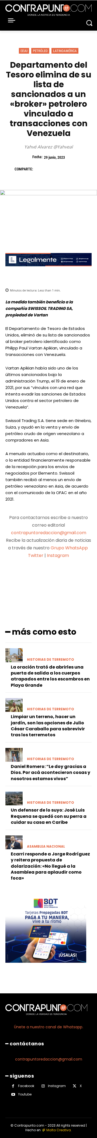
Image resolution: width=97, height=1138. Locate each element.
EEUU (23, 51)
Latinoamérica (65, 51)
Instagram (58, 555)
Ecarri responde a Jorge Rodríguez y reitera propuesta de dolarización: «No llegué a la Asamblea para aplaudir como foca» (50, 866)
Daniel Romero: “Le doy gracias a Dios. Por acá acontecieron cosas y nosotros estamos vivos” (50, 772)
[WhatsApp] (77, 169)
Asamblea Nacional (46, 846)
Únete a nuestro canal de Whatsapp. (48, 1027)
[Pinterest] (64, 169)
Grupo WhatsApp (70, 548)
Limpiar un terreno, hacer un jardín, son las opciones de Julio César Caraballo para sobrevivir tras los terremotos (48, 726)
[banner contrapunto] (48, 270)
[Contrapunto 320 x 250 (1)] (45, 967)
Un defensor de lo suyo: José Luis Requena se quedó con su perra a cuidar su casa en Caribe (48, 816)
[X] (52, 169)
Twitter (35, 555)
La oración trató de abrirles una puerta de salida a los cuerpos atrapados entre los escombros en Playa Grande (50, 676)
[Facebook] (39, 169)
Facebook (26, 1086)
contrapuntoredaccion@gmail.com (48, 533)
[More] (77, 576)
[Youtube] (13, 1094)
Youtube (25, 1094)
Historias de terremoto (50, 659)
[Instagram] (43, 1086)
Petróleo (40, 51)
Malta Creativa (58, 1130)
